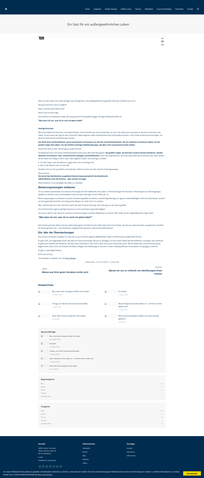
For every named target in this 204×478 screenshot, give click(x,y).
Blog (41, 38)
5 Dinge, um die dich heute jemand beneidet (69, 303)
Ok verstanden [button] (192, 473)
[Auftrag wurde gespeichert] (44, 295)
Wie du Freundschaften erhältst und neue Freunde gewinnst (138, 317)
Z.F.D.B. (146, 246)
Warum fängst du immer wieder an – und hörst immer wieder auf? (140, 305)
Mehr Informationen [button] (45, 475)
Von (102, 262)
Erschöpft (122, 291)
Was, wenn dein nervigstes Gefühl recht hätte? (70, 291)
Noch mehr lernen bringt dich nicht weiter (69, 316)
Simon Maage (70, 258)
